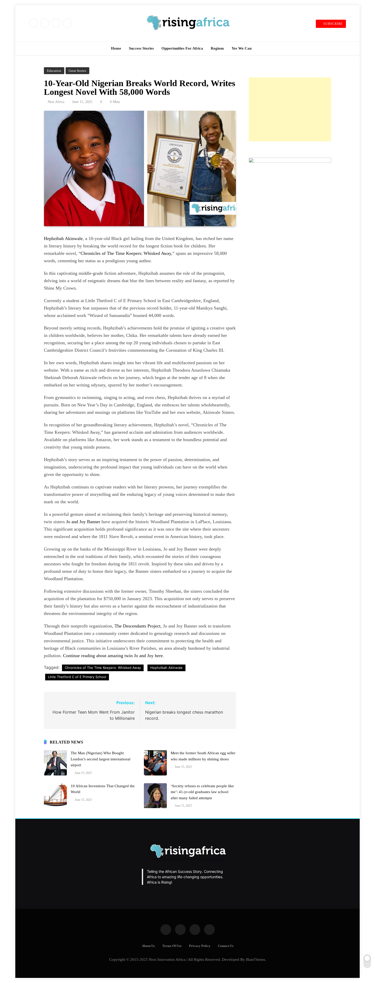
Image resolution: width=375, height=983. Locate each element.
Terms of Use (172, 946)
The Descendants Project (137, 625)
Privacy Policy (199, 946)
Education (54, 71)
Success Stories (141, 48)
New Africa (56, 102)
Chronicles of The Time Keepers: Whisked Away (126, 253)
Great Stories (77, 71)
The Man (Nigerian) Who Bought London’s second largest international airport (100, 759)
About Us (148, 946)
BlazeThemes (255, 959)
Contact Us (225, 946)
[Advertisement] (290, 109)
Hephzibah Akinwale (63, 238)
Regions (217, 48)
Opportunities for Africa (182, 48)
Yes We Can (242, 48)
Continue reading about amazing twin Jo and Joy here (113, 655)
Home (116, 48)
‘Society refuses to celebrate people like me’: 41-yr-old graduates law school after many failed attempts (202, 792)
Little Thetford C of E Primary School (77, 677)
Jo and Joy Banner (83, 521)
